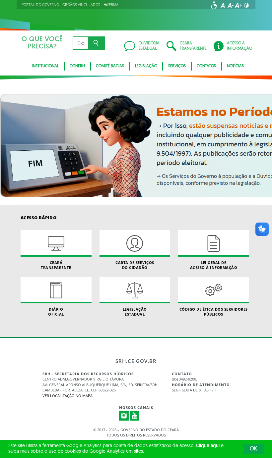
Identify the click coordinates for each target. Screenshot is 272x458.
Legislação (146, 66)
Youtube (135, 416)
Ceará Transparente (56, 265)
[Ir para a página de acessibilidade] (215, 5)
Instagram (124, 416)
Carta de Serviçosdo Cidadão (134, 265)
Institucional (45, 66)
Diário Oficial (56, 312)
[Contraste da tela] (246, 5)
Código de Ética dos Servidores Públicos (213, 312)
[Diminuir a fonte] (231, 5)
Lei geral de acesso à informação (214, 265)
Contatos (206, 66)
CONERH (77, 66)
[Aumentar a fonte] (238, 5)
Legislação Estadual (135, 312)
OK (253, 449)
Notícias (235, 66)
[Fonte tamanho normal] (223, 5)
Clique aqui (208, 445)
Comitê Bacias (110, 66)
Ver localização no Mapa (67, 395)
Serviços (177, 66)
